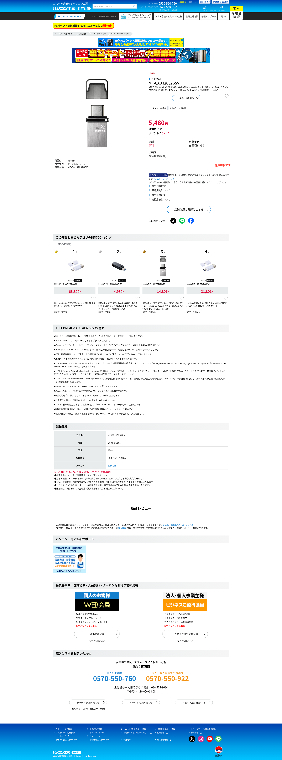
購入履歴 (122, 527)
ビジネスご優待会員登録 (185, 634)
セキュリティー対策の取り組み (203, 729)
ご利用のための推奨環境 (65, 732)
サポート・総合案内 (64, 729)
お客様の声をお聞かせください (136, 732)
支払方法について (161, 199)
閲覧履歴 (222, 10)
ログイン (192, 2)
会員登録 (182, 2)
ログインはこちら (97, 641)
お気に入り (213, 10)
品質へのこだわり (97, 732)
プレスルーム (61, 736)
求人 (236, 12)
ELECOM (112, 465)
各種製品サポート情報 (166, 729)
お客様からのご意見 (220, 2)
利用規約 (127, 739)
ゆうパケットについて (164, 179)
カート (204, 10)
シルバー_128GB (178, 107)
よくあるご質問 (96, 729)
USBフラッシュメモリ (120, 33)
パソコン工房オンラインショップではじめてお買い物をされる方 (139, 16)
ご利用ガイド (204, 2)
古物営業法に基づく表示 (99, 739)
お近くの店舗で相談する (194, 702)
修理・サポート (209, 16)
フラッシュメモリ (99, 33)
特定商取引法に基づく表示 (66, 739)
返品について (159, 195)
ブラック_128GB (158, 107)
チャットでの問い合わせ (88, 702)
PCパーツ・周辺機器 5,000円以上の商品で (83, 25)
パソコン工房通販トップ (64, 33)
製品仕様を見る (186, 98)
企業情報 (160, 732)
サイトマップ (95, 736)
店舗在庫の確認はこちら (188, 209)
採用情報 (194, 732)
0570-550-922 (167, 678)
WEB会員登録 (97, 634)
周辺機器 (83, 33)
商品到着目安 (159, 186)
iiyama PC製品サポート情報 (135, 729)
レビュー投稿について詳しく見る (178, 524)
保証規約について (161, 190)
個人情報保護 (162, 739)
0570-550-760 (114, 678)
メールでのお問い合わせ (141, 702)
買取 (224, 16)
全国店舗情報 (192, 16)
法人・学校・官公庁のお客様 (168, 16)
